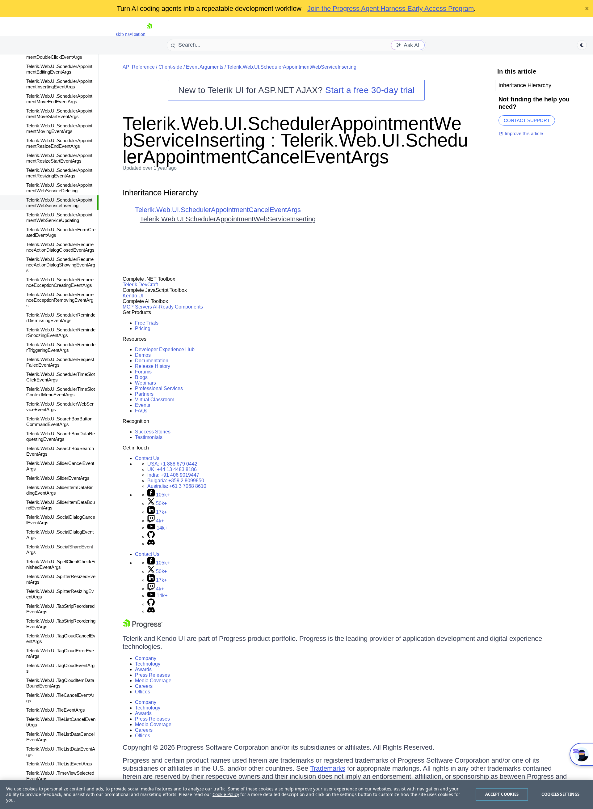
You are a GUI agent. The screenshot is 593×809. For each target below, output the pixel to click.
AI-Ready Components (178, 306)
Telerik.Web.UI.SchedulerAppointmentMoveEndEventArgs (59, 98)
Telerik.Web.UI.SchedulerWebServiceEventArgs (60, 406)
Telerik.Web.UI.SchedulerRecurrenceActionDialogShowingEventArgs (60, 265)
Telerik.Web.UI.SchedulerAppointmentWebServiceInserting (59, 202)
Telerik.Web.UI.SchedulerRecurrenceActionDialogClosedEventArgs (60, 247)
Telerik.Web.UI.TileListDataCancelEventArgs (60, 736)
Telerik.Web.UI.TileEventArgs (55, 710)
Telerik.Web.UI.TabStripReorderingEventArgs (60, 623)
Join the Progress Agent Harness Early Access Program (390, 8)
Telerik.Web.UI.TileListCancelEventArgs (60, 722)
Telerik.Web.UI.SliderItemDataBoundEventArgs (60, 505)
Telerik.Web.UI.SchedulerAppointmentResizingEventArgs (59, 173)
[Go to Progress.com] (143, 626)
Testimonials (148, 437)
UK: (172, 469)
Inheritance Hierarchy (160, 192)
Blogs (141, 377)
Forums (143, 371)
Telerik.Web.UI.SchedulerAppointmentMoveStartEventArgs (59, 113)
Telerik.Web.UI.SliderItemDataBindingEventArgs (59, 490)
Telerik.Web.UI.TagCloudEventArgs (60, 668)
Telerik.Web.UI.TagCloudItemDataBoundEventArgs (60, 683)
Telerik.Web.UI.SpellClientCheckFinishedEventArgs (60, 564)
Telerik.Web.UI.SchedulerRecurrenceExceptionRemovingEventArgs (60, 300)
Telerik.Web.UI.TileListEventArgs (59, 763)
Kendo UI (133, 295)
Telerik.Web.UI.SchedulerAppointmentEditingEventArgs (59, 69)
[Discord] (151, 543)
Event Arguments (204, 67)
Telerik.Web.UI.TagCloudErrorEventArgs (60, 653)
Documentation (151, 360)
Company (145, 658)
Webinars (145, 382)
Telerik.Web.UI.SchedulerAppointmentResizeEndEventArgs (59, 143)
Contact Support (527, 120)
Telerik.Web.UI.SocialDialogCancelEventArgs (60, 519)
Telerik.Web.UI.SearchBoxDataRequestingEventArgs (60, 436)
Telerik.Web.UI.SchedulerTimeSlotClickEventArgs (60, 377)
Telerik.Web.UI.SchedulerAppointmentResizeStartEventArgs (59, 158)
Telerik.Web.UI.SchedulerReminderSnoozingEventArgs (60, 332)
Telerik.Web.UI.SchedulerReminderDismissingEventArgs (60, 317)
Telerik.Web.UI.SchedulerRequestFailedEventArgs (60, 362)
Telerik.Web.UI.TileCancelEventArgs (60, 697)
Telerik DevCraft (140, 284)
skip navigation (130, 34)
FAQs (141, 410)
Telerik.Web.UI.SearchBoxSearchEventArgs (60, 451)
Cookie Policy (225, 794)
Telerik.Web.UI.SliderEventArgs (58, 478)
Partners (144, 394)
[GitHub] (151, 536)
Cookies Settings (560, 794)
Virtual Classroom (154, 399)
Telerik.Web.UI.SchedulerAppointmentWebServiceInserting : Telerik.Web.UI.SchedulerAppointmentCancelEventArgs (295, 140)
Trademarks (327, 768)
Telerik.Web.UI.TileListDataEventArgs (60, 751)
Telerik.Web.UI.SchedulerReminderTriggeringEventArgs (60, 347)
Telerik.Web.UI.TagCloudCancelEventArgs (60, 638)
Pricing (142, 328)
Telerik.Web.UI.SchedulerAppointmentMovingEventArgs (59, 128)
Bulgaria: (175, 480)
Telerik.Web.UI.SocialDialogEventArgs (60, 534)
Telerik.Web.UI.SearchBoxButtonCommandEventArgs (59, 421)
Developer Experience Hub (165, 349)
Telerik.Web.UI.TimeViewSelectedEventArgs (60, 775)
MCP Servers (137, 306)
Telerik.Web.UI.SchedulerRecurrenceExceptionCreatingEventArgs (60, 282)
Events (142, 405)
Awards (143, 669)
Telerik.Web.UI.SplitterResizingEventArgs (60, 594)
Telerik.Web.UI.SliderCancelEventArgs (60, 466)
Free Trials (146, 323)
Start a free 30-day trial (369, 90)
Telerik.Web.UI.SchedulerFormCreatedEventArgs (60, 232)
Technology (147, 663)
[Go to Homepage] (149, 34)
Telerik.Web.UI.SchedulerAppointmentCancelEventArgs (218, 210)
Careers (144, 686)
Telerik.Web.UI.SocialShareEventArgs (59, 549)
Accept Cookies (502, 794)
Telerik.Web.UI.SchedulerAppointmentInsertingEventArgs (59, 84)
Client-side (170, 67)
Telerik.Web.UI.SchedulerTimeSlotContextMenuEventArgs (60, 391)
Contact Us (147, 458)
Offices (142, 691)
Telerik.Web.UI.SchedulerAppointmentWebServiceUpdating (59, 217)
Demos (143, 355)
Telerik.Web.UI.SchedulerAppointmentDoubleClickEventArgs (59, 54)
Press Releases (152, 675)
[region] (296, 794)
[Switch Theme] (582, 45)
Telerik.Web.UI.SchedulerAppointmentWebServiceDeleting (59, 187)
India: (173, 475)
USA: (172, 463)
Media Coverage (153, 680)
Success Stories (152, 431)
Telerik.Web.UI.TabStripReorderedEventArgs (60, 608)
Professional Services (159, 388)
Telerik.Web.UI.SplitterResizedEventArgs (60, 579)
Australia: (176, 486)
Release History (152, 366)
